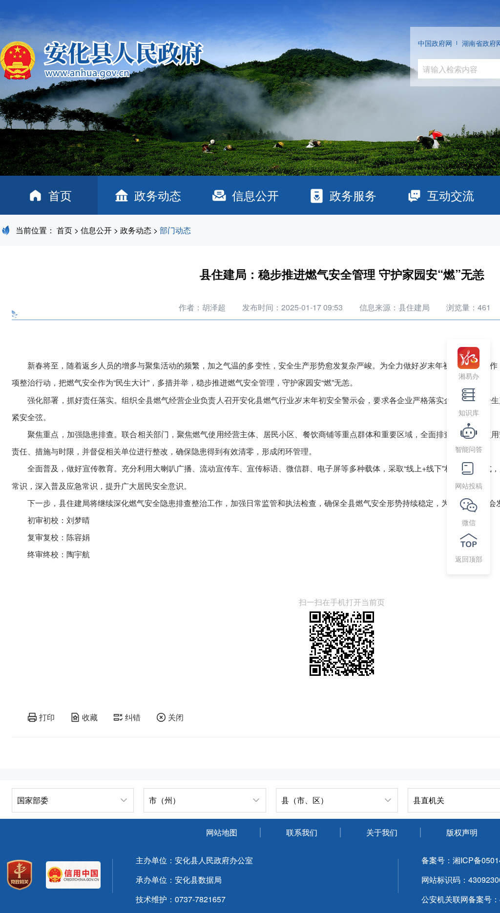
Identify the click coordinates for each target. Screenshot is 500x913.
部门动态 (175, 230)
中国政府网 (435, 43)
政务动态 (157, 194)
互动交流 (450, 194)
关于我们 (381, 832)
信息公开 (255, 194)
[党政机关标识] (19, 876)
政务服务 (353, 194)
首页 (60, 194)
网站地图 (221, 832)
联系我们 (301, 832)
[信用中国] (73, 876)
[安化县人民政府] (102, 56)
